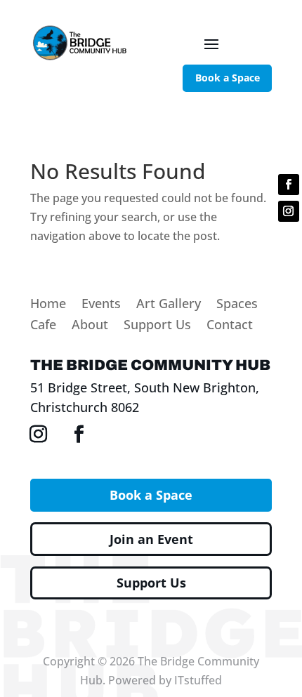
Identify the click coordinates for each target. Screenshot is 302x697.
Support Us (157, 326)
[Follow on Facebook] (288, 184)
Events (101, 305)
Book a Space (227, 77)
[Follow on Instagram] (288, 211)
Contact (229, 326)
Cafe (43, 326)
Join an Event (151, 539)
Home (48, 305)
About (90, 326)
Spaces (237, 305)
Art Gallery (168, 305)
